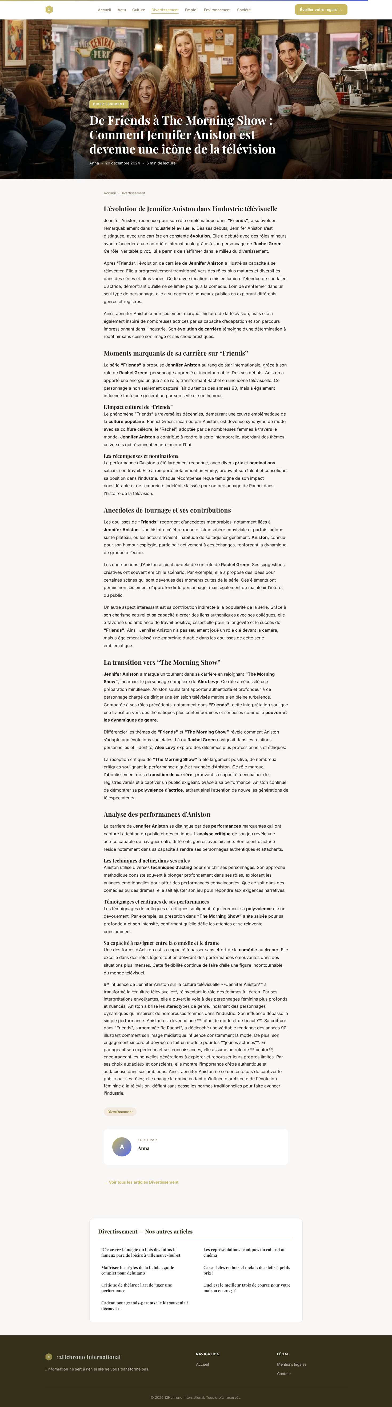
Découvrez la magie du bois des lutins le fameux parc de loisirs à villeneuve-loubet (140, 1252)
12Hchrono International (89, 1356)
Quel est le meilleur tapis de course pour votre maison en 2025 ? (246, 1287)
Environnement (217, 9)
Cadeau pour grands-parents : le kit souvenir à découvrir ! (145, 1305)
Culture (138, 9)
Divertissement (165, 9)
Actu (122, 9)
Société (244, 9)
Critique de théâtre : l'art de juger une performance (136, 1287)
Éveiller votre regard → (321, 9)
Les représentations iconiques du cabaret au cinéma (244, 1252)
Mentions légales (291, 1364)
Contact (284, 1373)
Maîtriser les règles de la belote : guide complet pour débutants (137, 1270)
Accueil (104, 9)
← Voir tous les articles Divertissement (141, 1182)
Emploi (191, 9)
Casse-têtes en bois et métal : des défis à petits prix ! (246, 1270)
